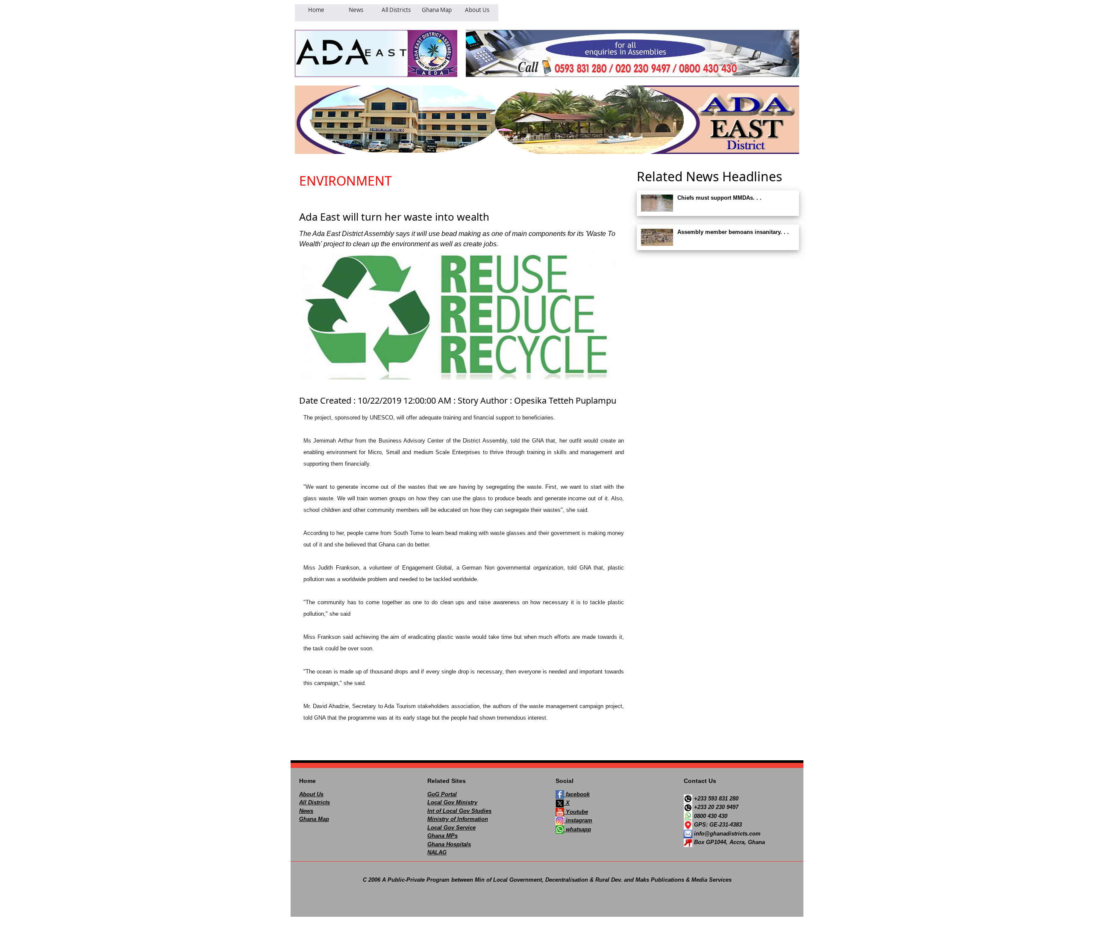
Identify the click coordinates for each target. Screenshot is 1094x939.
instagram (578, 820)
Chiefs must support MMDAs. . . (719, 198)
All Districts (314, 802)
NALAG (437, 852)
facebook (577, 794)
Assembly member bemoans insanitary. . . (733, 232)
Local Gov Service (451, 827)
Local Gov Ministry (452, 802)
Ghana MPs (442, 836)
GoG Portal (442, 794)
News (306, 811)
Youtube (576, 812)
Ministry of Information (457, 819)
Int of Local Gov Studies (459, 811)
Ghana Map (314, 819)
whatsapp (577, 829)
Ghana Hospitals (449, 844)
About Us (311, 794)
